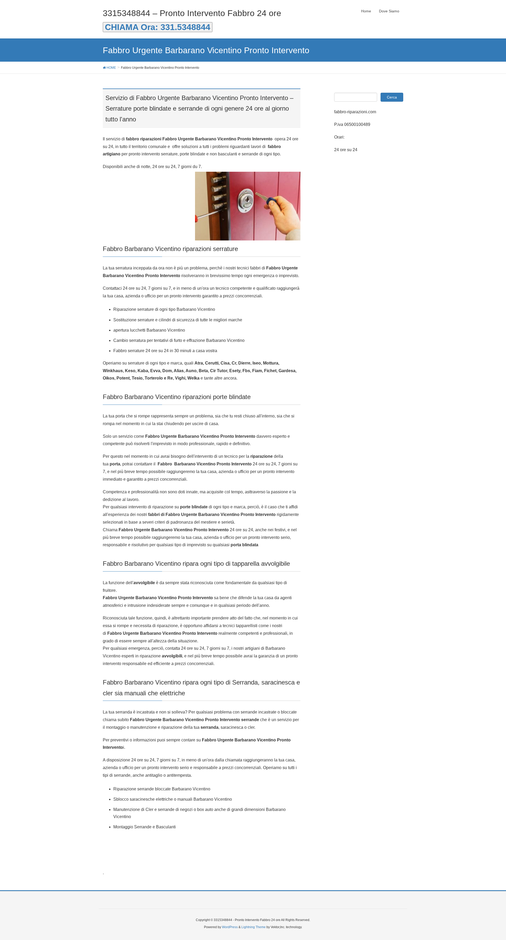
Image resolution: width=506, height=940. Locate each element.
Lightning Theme (253, 927)
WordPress (230, 927)
